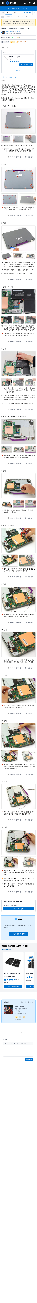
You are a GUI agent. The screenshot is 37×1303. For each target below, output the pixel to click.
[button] (25, 3)
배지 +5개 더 (18, 1019)
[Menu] (2, 3)
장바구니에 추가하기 (26, 64)
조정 (13, 42)
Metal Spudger (14, 57)
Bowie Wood (9, 31)
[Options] (2, 17)
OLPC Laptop (9, 17)
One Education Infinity (22, 17)
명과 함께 (30, 1002)
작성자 (6, 1002)
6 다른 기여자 (19, 31)
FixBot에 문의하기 (15, 157)
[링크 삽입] (14, 1043)
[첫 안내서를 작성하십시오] (23, 1017)
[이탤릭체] (8, 1043)
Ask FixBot (17, 909)
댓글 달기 (18, 900)
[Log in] (34, 3)
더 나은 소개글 (22, 42)
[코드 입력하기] (11, 1043)
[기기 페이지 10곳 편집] (20, 1017)
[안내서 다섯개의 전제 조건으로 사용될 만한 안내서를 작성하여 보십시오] (16, 1017)
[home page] (11, 3)
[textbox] (18, 1051)
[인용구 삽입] (17, 1043)
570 (4, 37)
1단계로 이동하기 (8, 77)
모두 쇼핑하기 (6, 949)
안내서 (9, 12)
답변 (14, 12)
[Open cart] (29, 3)
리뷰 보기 (26, 23)
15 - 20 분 (6, 42)
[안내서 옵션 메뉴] (35, 13)
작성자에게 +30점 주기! (19, 934)
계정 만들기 (25, 8)
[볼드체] (5, 1043)
